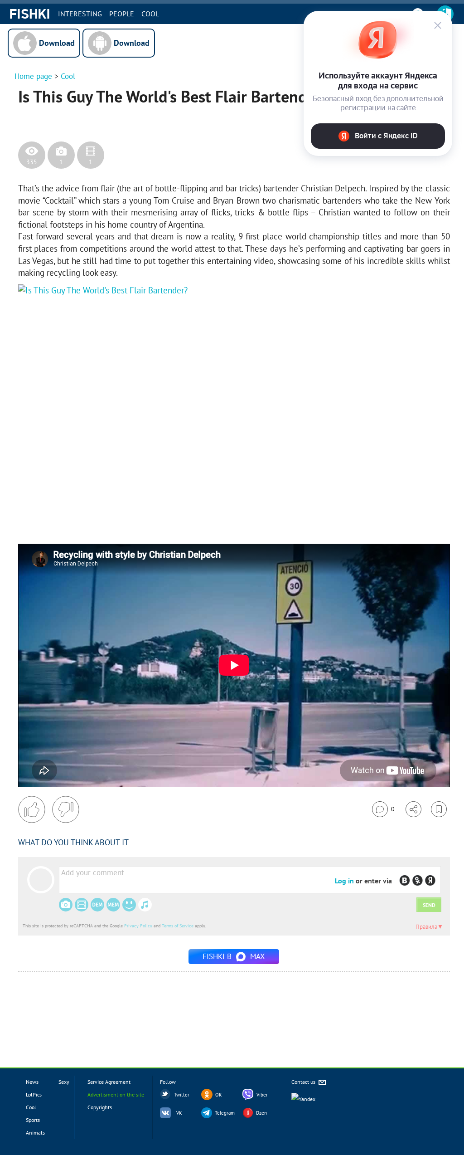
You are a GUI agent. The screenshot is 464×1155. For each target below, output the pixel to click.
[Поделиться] (413, 809)
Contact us (304, 1081)
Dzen (261, 1113)
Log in (344, 880)
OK (218, 1095)
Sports (33, 1119)
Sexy (63, 1081)
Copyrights (99, 1107)
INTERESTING (80, 13)
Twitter (181, 1095)
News (32, 1081)
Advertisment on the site (115, 1094)
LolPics (34, 1094)
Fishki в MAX (234, 956)
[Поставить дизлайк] (65, 809)
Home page (33, 76)
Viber (262, 1095)
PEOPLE (121, 13)
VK (179, 1113)
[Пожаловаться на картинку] (127, 516)
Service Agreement (108, 1081)
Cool (150, 13)
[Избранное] (439, 809)
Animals (35, 1132)
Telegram (225, 1113)
